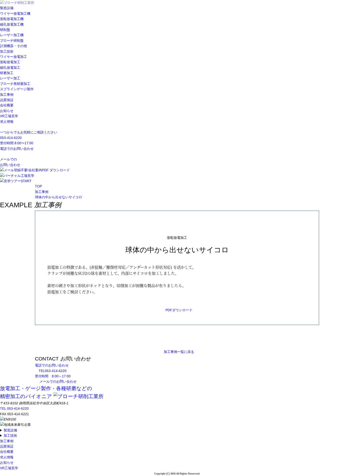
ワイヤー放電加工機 (15, 13)
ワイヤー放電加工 (13, 57)
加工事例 (6, 95)
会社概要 (6, 105)
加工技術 (6, 51)
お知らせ (6, 111)
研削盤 (5, 30)
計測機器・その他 (13, 46)
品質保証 (6, 100)
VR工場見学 (9, 116)
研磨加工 (6, 73)
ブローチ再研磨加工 (15, 84)
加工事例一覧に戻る (179, 352)
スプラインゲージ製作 (17, 89)
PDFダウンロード (178, 310)
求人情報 (6, 122)
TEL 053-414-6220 (14, 408)
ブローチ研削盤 (12, 40)
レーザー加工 (10, 78)
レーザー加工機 (12, 35)
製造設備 (6, 8)
